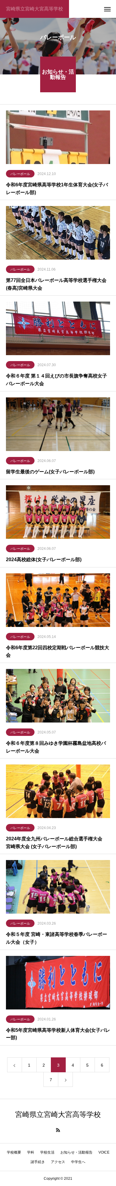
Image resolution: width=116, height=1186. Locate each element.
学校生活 (47, 1152)
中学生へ (78, 1162)
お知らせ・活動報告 (76, 1152)
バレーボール (20, 174)
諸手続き (38, 1162)
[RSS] (58, 1130)
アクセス (58, 1162)
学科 (30, 1152)
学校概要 (14, 1152)
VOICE (103, 1152)
